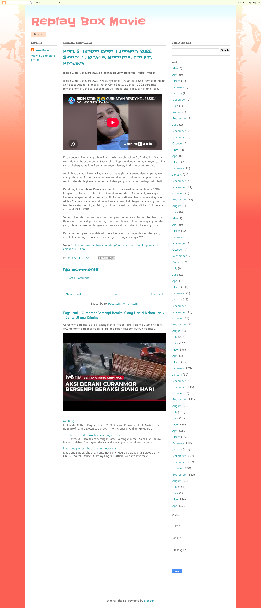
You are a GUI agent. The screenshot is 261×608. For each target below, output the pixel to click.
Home (115, 294)
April (175, 74)
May (175, 68)
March (176, 81)
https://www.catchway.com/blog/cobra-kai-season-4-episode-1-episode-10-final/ (111, 247)
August (176, 112)
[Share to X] (106, 258)
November (179, 137)
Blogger (149, 600)
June (175, 106)
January (177, 93)
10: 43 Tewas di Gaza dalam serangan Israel (93, 435)
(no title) (68, 421)
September (179, 118)
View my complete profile (43, 57)
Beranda (38, 34)
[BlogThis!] (103, 258)
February (178, 87)
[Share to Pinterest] (113, 258)
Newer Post (73, 294)
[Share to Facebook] (110, 258)
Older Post (156, 294)
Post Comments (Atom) (123, 303)
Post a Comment (78, 278)
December (179, 99)
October (177, 143)
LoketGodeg (42, 50)
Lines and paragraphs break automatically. (89, 448)
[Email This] (99, 258)
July (174, 268)
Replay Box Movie (88, 21)
